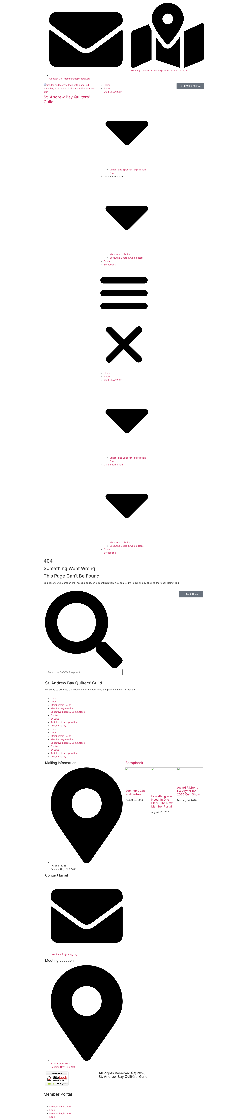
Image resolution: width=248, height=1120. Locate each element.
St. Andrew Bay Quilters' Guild (67, 99)
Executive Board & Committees (127, 257)
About (107, 88)
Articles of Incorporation (64, 722)
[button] (124, 318)
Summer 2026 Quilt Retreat (135, 792)
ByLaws (55, 718)
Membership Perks (120, 254)
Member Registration (62, 708)
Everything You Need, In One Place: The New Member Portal (162, 801)
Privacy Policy (58, 725)
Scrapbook (110, 264)
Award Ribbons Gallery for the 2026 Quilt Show (188, 791)
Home (107, 85)
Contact (108, 261)
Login (52, 1110)
